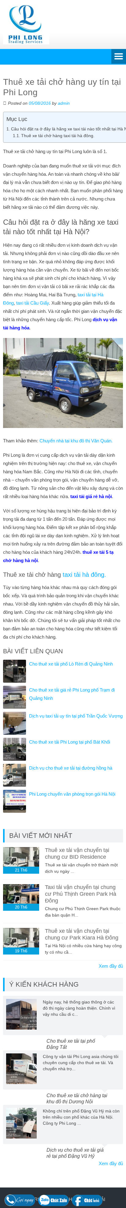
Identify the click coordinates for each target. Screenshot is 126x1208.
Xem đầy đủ (111, 966)
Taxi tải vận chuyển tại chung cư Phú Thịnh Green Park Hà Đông (80, 893)
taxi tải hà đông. (84, 574)
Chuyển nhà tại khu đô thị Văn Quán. (76, 440)
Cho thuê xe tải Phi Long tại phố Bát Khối (69, 742)
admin (64, 103)
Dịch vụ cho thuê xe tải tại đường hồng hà (70, 768)
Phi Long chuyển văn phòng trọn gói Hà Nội (72, 794)
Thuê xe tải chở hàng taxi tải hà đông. (57, 135)
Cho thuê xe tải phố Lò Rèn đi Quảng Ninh (71, 663)
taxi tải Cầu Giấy (32, 303)
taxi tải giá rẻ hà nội (91, 496)
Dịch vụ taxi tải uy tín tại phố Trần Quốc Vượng (76, 715)
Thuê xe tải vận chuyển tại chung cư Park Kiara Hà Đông (81, 934)
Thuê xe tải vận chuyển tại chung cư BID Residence (77, 853)
